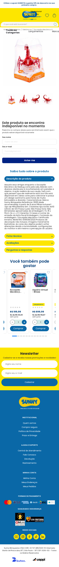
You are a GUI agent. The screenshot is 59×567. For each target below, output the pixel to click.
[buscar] (55, 24)
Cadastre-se (36, 17)
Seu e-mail (7, 146)
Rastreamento (29, 463)
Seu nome (6, 137)
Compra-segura (29, 427)
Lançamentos (35, 31)
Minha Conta (29, 478)
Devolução (29, 458)
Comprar (18, 328)
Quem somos (29, 423)
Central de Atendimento (29, 450)
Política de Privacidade (29, 431)
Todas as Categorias (12, 31)
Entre (33, 14)
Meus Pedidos (29, 486)
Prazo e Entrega (29, 435)
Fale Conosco (29, 454)
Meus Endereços (29, 482)
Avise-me (29, 160)
